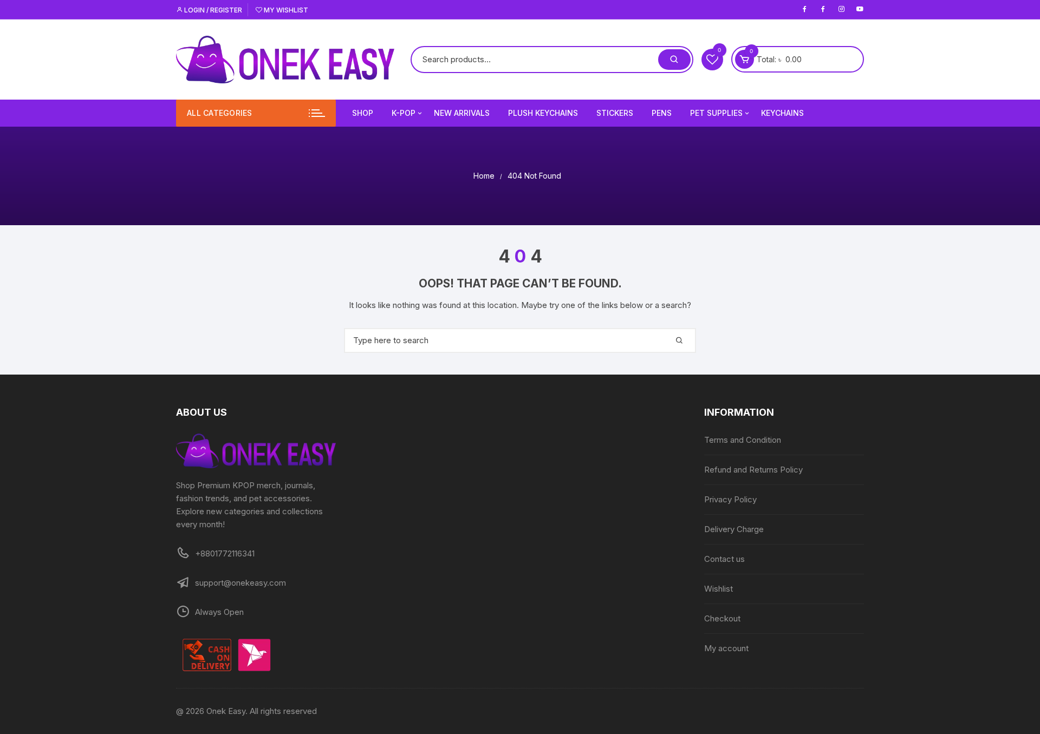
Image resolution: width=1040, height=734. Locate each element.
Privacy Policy (730, 499)
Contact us (724, 559)
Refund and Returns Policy (753, 469)
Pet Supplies (716, 112)
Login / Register (212, 10)
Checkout (722, 618)
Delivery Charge (734, 529)
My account (726, 648)
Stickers (614, 112)
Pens (662, 112)
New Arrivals (462, 112)
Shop (362, 112)
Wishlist (718, 589)
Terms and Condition (742, 440)
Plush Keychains (543, 112)
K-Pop (403, 112)
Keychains (782, 112)
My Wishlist (285, 10)
